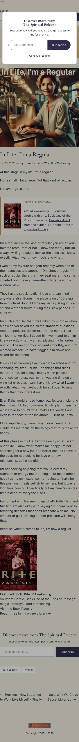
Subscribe (59, 45)
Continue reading (39, 55)
